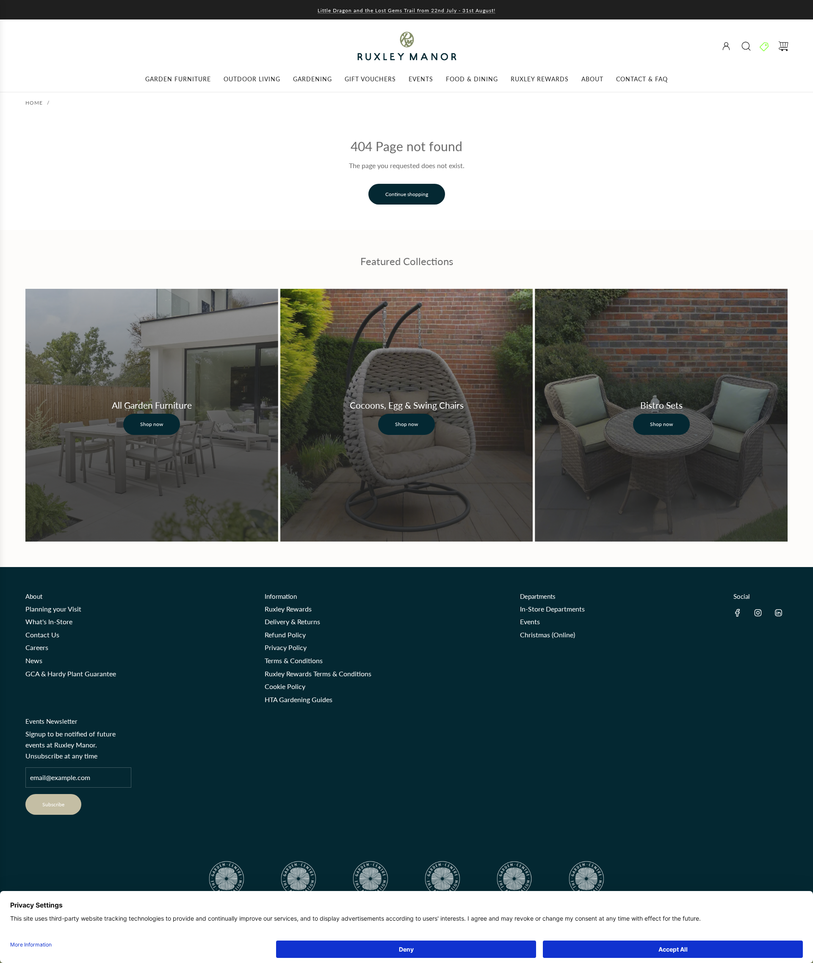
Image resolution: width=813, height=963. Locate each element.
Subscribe (53, 804)
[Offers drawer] (764, 46)
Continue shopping (406, 194)
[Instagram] (758, 612)
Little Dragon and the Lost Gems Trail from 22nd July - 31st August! (406, 10)
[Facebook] (737, 612)
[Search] (746, 46)
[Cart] (783, 46)
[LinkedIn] (778, 612)
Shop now (151, 424)
